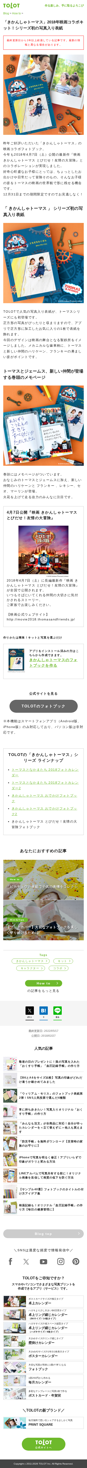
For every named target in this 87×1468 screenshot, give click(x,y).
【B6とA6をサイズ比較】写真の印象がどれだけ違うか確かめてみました (50, 1079)
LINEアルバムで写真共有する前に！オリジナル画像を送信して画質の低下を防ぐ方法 (50, 1175)
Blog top (43, 1234)
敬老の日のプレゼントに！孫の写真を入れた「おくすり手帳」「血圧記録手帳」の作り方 (49, 1063)
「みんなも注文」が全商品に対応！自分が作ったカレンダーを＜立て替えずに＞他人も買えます (51, 1127)
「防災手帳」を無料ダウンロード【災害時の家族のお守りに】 (51, 1143)
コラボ (57, 968)
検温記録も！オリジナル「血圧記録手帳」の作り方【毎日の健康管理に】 (51, 1207)
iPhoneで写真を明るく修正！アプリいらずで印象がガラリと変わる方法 (50, 1159)
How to (16, 13)
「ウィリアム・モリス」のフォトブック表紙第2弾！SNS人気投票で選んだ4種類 (51, 1095)
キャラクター (30, 968)
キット (62, 961)
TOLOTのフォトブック (44, 706)
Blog (6, 13)
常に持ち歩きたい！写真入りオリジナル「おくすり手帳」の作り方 (51, 1111)
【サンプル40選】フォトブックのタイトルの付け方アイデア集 (51, 1191)
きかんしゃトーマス (30, 961)
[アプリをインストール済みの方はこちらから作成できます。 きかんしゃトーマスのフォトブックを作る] (43, 672)
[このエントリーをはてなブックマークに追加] (43, 1010)
